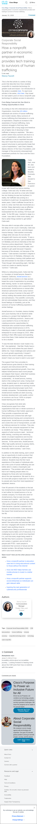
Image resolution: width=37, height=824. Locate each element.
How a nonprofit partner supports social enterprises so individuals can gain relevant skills (20, 581)
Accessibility (7, 795)
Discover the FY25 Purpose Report (24, 710)
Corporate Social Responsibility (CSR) (17, 628)
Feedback (7, 776)
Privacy (6, 786)
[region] (18, 814)
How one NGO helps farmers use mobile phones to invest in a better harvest (19, 572)
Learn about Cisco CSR (24, 740)
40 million (23, 111)
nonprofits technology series (17, 636)
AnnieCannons (22, 277)
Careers (6, 761)
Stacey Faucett (8, 76)
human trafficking (17, 632)
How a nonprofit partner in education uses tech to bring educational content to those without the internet (21, 564)
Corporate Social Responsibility (18, 8)
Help (5, 779)
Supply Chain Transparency (12, 801)
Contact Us (7, 758)
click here (20, 93)
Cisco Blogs (13, 2)
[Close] (34, 808)
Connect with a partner (10, 764)
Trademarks (7, 798)
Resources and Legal (11, 771)
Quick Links (8, 750)
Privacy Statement (17, 816)
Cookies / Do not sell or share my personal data (16, 790)
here (19, 91)
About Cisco (7, 754)
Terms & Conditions (9, 783)
